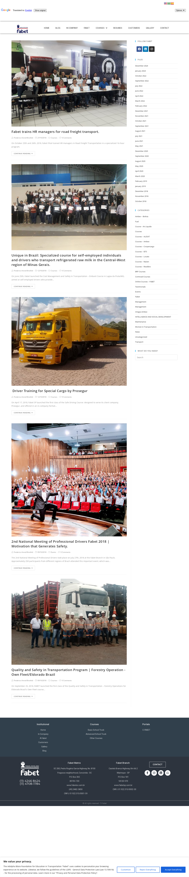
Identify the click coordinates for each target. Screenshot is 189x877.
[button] (157, 764)
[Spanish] (172, 3)
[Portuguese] (169, 3)
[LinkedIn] (145, 49)
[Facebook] (139, 49)
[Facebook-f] (147, 773)
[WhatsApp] (167, 773)
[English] (165, 3)
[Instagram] (152, 49)
